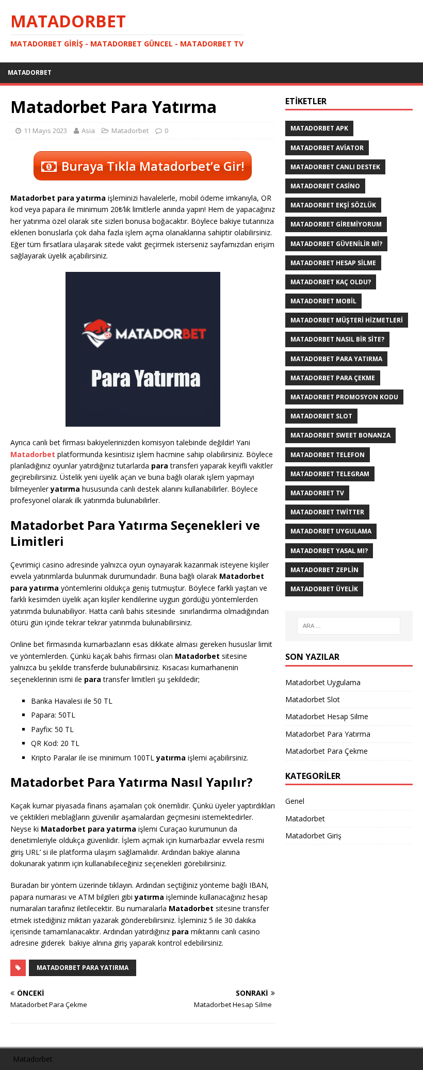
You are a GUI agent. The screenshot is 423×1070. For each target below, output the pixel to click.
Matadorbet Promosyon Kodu (344, 397)
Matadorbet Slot (321, 416)
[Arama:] (348, 626)
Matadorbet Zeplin (324, 569)
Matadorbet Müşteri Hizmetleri (346, 320)
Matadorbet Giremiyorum (336, 224)
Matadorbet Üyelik (324, 589)
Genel (294, 801)
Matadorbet (30, 72)
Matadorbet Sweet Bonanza (340, 435)
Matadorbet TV (317, 493)
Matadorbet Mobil (323, 301)
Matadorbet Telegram (329, 473)
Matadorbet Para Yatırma (82, 967)
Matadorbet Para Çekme (332, 378)
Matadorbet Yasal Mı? (329, 550)
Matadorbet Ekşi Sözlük (333, 205)
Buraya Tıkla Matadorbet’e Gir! (153, 165)
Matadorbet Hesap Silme (333, 262)
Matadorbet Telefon (327, 454)
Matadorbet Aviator (327, 147)
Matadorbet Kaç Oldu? (330, 282)
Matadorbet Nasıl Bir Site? (337, 339)
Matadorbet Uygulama (330, 531)
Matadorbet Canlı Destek (335, 167)
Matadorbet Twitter (327, 512)
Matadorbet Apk (319, 128)
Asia (88, 130)
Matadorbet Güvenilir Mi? (336, 243)
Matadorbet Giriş (313, 835)
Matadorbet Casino (325, 186)
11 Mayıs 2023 (45, 130)
